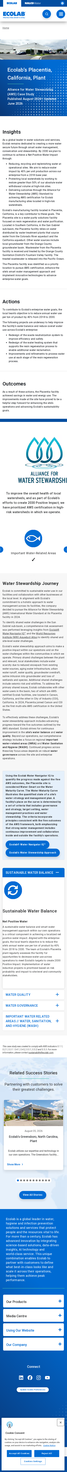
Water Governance (22, 1005)
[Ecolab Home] (13, 15)
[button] (46, 14)
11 (49, 1180)
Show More (13, 1164)
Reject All (47, 1453)
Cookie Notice (49, 1445)
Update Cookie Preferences (32, 1390)
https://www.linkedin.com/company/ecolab (21, 1378)
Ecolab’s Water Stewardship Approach (32, 852)
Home (5, 27)
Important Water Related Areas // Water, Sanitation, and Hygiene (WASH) (29, 1021)
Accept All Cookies (19, 1453)
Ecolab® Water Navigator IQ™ (27, 844)
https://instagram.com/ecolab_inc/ (39, 1378)
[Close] (60, 1422)
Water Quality (18, 995)
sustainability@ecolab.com (41, 1052)
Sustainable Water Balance (29, 872)
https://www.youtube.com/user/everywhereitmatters (47, 1378)
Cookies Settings (33, 1461)
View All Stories (32, 1194)
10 (46, 1180)
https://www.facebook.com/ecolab (30, 1378)
